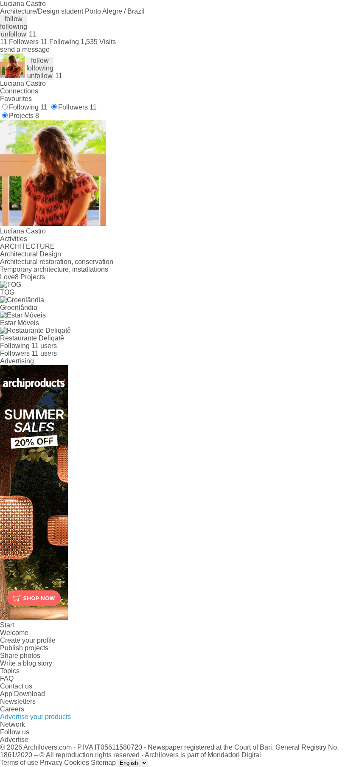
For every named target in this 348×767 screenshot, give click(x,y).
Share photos (20, 655)
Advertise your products (35, 716)
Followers (77, 107)
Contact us (16, 686)
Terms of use (19, 762)
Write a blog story (26, 663)
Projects (24, 115)
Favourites (16, 98)
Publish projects (24, 648)
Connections (19, 91)
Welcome (14, 632)
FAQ (7, 678)
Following (28, 107)
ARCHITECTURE (27, 246)
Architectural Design (30, 254)
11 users (44, 345)
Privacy (51, 762)
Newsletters (18, 701)
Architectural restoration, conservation (56, 261)
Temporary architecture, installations (54, 269)
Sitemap (103, 762)
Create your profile (28, 640)
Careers (12, 709)
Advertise (14, 739)
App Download (22, 693)
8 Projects (30, 277)
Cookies (76, 762)
